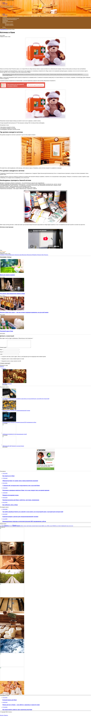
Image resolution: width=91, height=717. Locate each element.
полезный (50, 525)
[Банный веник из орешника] (12, 596)
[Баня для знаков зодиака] (12, 272)
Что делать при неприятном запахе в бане (12, 293)
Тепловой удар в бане (6, 331)
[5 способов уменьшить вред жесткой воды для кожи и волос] (12, 680)
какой (28, 525)
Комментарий (3, 347)
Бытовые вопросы (9, 25)
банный (10, 525)
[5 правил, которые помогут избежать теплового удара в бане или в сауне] (12, 624)
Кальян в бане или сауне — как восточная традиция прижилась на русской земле (24, 312)
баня (5, 251)
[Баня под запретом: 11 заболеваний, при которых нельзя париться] (12, 568)
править (67, 525)
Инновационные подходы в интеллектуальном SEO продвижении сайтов (19, 422)
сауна (72, 525)
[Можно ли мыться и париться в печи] (12, 554)
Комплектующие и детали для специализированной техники (16, 410)
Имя (1, 349)
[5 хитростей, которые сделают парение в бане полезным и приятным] (12, 694)
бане (0, 525)
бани (3, 525)
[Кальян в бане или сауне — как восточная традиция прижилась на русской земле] (12, 309)
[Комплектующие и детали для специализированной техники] (9, 409)
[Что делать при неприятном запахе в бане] (12, 291)
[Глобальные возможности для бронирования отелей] (9, 433)
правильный (63, 525)
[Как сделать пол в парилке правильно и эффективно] (12, 610)
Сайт (1, 354)
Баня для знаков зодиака (7, 275)
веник (18, 525)
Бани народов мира (7, 21)
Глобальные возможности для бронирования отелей (14, 434)
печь (48, 525)
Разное (4, 22)
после (57, 525)
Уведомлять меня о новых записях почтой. (11, 361)
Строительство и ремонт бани (10, 18)
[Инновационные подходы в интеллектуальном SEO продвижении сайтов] (9, 421)
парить (42, 525)
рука (70, 525)
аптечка (2, 251)
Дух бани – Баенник (7, 383)
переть (46, 525)
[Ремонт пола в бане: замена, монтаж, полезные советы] (12, 582)
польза (54, 525)
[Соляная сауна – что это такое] (12, 666)
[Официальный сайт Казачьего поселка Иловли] (9, 444)
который (33, 525)
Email (1, 351)
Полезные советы (9, 23)
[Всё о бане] (7, 11)
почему (59, 525)
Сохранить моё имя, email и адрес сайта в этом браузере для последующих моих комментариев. (23, 356)
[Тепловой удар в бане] (12, 328)
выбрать (21, 525)
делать (25, 525)
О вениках (5, 20)
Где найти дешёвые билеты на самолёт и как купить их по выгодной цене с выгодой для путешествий (25, 398)
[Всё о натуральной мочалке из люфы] (12, 638)
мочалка (39, 525)
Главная (4, 17)
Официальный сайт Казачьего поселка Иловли (13, 446)
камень (30, 525)
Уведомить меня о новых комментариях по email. (12, 358)
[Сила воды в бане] (12, 652)
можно (36, 525)
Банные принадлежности (9, 19)
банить (6, 525)
